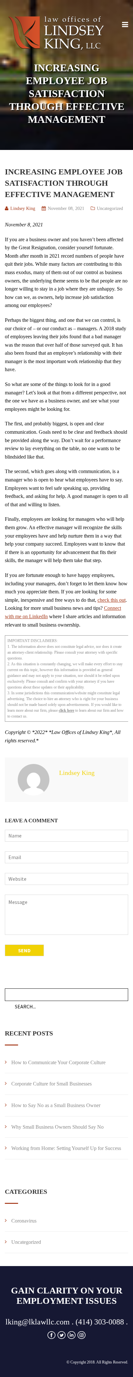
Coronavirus (23, 1220)
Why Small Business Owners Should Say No (57, 1127)
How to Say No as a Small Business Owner (55, 1105)
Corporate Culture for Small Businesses (51, 1083)
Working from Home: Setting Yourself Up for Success (66, 1148)
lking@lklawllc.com (37, 1322)
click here (66, 710)
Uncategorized (110, 208)
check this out (111, 600)
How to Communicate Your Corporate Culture (58, 1062)
